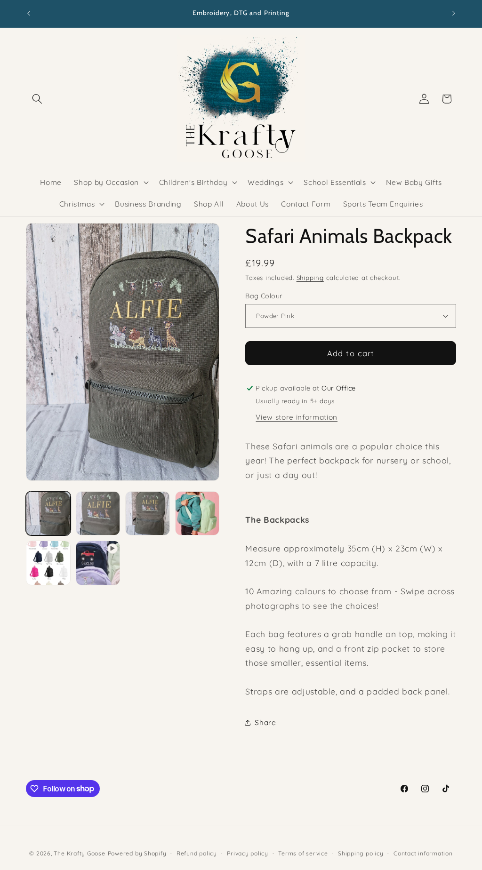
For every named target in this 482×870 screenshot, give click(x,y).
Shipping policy (361, 853)
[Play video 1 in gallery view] (98, 563)
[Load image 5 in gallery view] (48, 563)
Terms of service (303, 853)
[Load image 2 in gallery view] (98, 513)
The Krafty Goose (79, 853)
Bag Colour (263, 296)
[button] (37, 99)
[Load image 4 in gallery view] (197, 513)
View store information (296, 417)
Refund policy (197, 853)
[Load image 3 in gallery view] (147, 513)
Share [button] (265, 722)
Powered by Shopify (137, 853)
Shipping (310, 277)
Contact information (423, 853)
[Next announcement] (453, 14)
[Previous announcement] (28, 14)
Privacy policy (247, 853)
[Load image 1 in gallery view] (48, 513)
